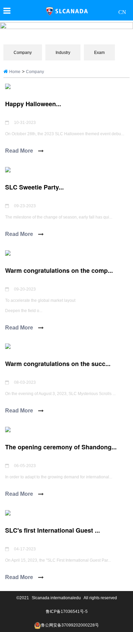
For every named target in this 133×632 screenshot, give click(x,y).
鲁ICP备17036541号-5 (67, 611)
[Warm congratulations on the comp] (8, 252)
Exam (99, 52)
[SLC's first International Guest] (8, 512)
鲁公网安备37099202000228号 (70, 625)
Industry (63, 52)
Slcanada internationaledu (56, 597)
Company (23, 52)
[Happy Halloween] (8, 86)
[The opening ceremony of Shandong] (8, 429)
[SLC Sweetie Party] (8, 169)
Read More (19, 151)
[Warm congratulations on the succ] (8, 346)
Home (14, 71)
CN (122, 12)
